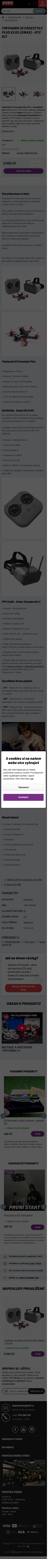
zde (31, 779)
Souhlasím (23, 797)
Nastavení (24, 787)
